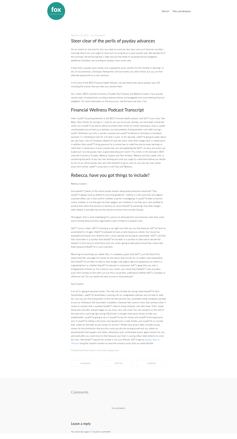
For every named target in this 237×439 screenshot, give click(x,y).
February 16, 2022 (80, 35)
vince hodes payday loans (108, 350)
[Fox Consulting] (56, 11)
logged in (87, 431)
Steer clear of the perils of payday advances (113, 40)
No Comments (98, 35)
